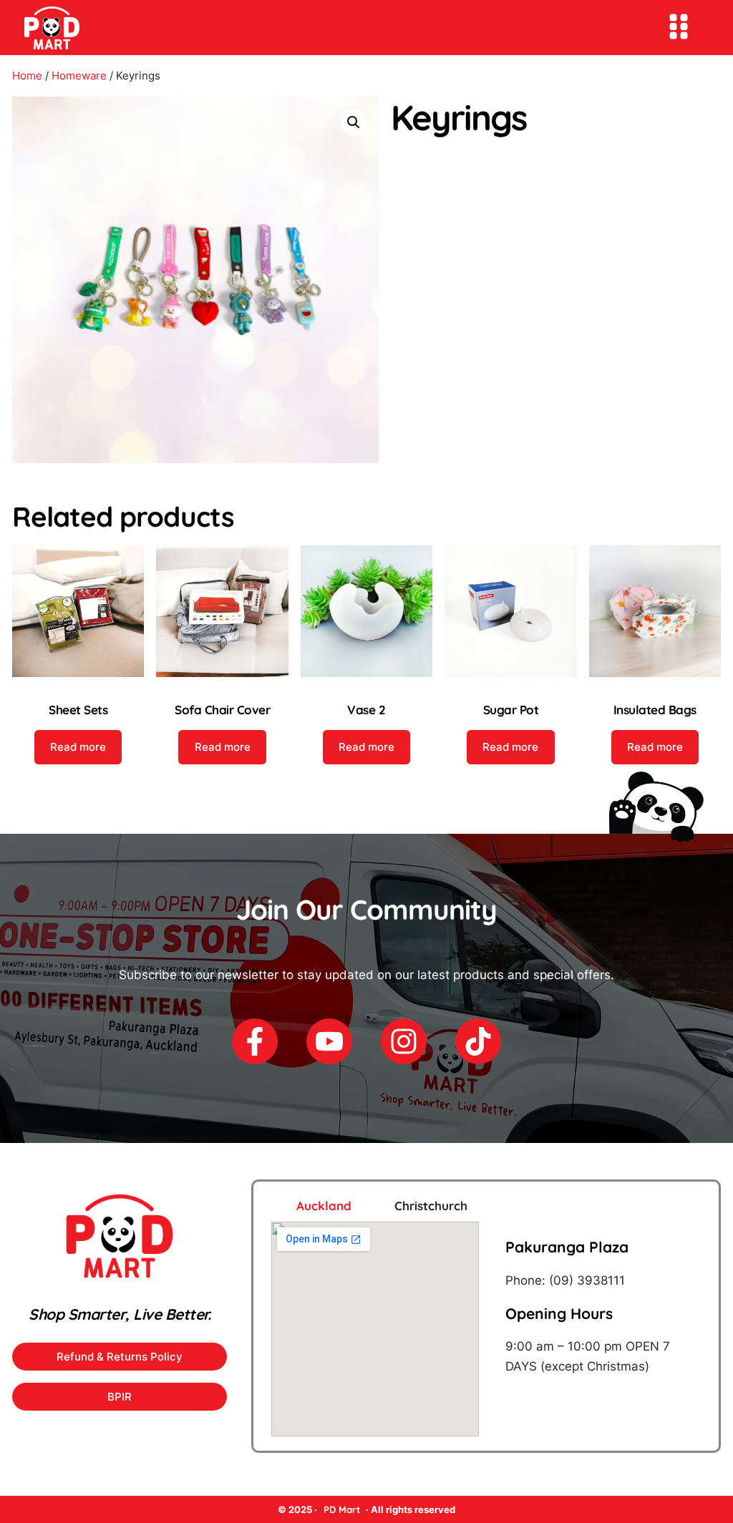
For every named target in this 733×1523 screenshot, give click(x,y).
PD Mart (342, 1509)
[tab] (306, 1205)
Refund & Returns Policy (120, 1356)
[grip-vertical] (678, 26)
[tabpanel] (486, 1329)
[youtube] (329, 1041)
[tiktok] (478, 1041)
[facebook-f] (255, 1041)
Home (27, 75)
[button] (353, 122)
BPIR (119, 1396)
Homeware (79, 75)
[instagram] (404, 1041)
